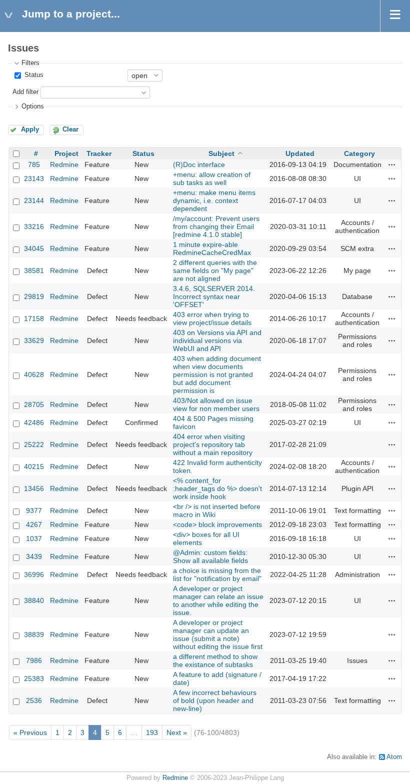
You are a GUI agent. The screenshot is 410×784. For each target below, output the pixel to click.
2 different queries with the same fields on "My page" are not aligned (215, 270)
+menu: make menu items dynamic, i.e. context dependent (214, 200)
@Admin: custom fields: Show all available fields (210, 556)
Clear (70, 129)
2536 (34, 700)
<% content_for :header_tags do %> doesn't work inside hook (217, 488)
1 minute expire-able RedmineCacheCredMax (212, 248)
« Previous (30, 732)
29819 (34, 296)
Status (33, 75)
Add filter (25, 92)
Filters (31, 63)
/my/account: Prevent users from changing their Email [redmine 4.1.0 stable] (216, 226)
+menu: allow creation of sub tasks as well (211, 178)
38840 (34, 600)
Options (33, 106)
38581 (34, 270)
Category (359, 154)
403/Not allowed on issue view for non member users (216, 404)
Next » (176, 732)
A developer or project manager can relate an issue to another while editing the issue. (218, 600)
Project (66, 154)
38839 (34, 634)
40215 (34, 466)
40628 (34, 374)
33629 (34, 340)
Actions (392, 164)
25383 (34, 678)
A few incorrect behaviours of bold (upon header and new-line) (214, 700)
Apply (30, 129)
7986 (34, 660)
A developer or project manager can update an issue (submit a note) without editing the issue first (217, 634)
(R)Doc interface (199, 164)
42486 (34, 422)
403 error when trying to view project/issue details (212, 318)
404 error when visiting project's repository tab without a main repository (212, 444)
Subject (221, 154)
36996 (34, 574)
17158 (34, 318)
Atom (394, 757)
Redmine (64, 164)
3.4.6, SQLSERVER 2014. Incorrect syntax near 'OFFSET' (214, 296)
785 (34, 164)
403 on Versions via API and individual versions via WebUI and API (217, 340)
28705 (34, 404)
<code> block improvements (217, 524)
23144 (34, 200)
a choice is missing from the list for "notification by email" (217, 574)
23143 (34, 178)
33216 (34, 226)
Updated (300, 154)
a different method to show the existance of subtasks (215, 660)
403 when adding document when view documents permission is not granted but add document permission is (217, 374)
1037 (34, 538)
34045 (34, 248)
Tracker (99, 154)
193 (152, 732)
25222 (34, 444)
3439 (34, 556)
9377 (34, 510)
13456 (34, 488)
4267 (34, 524)
